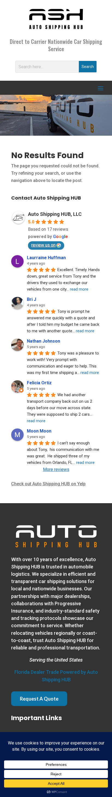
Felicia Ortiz (39, 382)
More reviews (56, 469)
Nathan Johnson (43, 341)
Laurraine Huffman (46, 257)
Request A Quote (39, 699)
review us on (43, 245)
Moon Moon (39, 431)
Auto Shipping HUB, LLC (55, 214)
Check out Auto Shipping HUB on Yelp (48, 483)
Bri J (31, 299)
